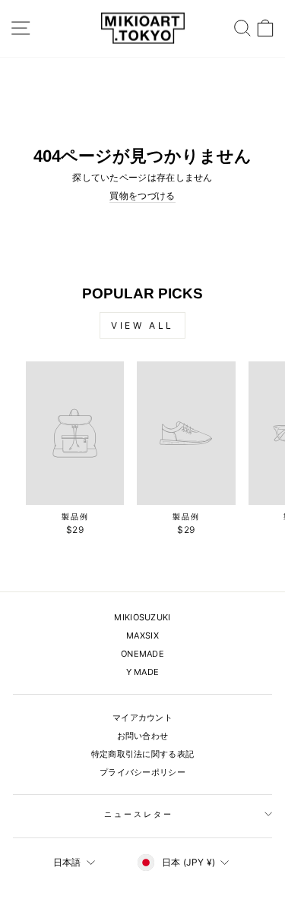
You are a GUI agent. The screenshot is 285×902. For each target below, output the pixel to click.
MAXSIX (142, 635)
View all (142, 325)
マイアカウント (142, 717)
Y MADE (143, 672)
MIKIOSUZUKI (142, 617)
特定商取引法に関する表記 (143, 754)
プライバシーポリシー (142, 772)
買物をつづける (142, 196)
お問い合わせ (143, 735)
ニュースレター (138, 814)
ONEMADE (142, 653)
